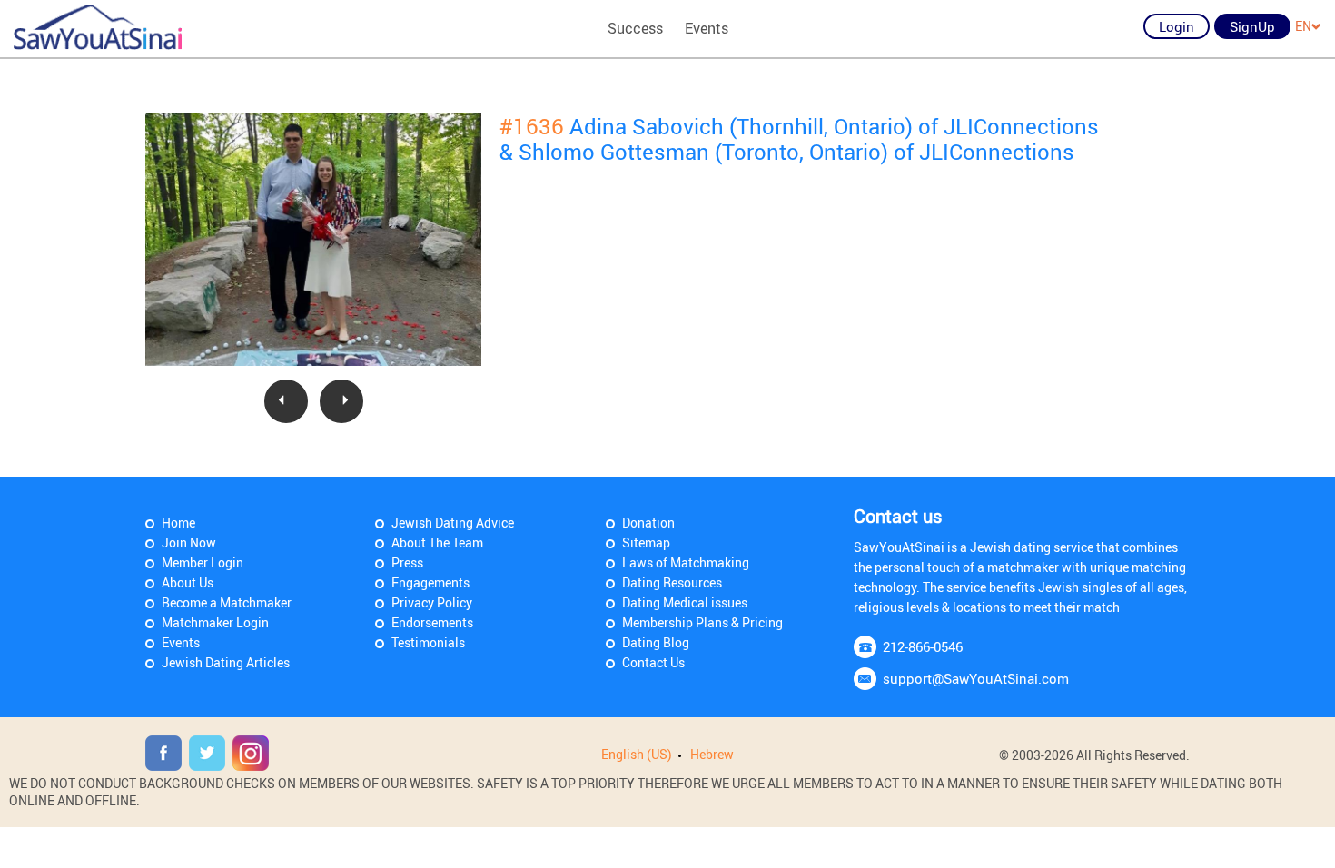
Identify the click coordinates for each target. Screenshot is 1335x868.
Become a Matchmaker (227, 602)
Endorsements (432, 622)
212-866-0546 (923, 646)
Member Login (202, 562)
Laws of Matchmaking (685, 562)
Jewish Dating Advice (452, 522)
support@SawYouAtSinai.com (976, 678)
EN (1303, 26)
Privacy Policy (431, 602)
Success (635, 28)
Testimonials (428, 642)
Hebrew (712, 754)
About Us (187, 582)
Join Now (189, 542)
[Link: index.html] (98, 27)
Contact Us (653, 662)
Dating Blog (655, 642)
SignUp (1252, 26)
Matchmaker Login (215, 622)
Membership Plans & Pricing (702, 622)
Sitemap (646, 542)
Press (407, 562)
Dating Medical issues (684, 602)
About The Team (437, 542)
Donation (648, 522)
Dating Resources (672, 582)
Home (178, 522)
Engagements (430, 582)
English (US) (636, 754)
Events (706, 28)
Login (1176, 26)
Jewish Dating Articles (226, 662)
